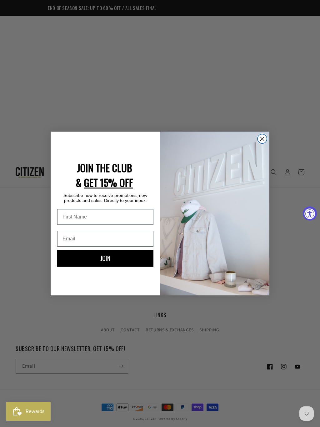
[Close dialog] (262, 138)
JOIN (105, 258)
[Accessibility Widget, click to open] (310, 214)
